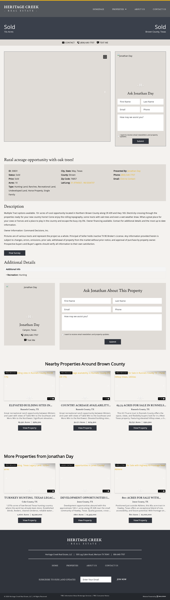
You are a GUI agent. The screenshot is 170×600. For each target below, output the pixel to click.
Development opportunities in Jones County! (85, 497)
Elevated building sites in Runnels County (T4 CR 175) (29, 405)
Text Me (31, 340)
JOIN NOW (121, 579)
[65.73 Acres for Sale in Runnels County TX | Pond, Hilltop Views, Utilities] (140, 386)
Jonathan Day (134, 171)
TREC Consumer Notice (101, 596)
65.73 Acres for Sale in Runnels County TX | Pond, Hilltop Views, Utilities (140, 405)
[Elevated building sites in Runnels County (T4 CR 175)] (29, 386)
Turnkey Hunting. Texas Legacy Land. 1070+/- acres (29, 497)
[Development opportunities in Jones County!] (85, 478)
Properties (118, 9)
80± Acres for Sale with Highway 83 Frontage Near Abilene (140, 497)
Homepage (98, 9)
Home (55, 565)
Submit (140, 141)
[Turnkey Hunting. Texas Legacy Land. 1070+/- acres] (29, 478)
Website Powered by (149, 596)
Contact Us (159, 9)
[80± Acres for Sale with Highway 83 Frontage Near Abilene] (140, 478)
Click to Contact (127, 178)
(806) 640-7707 (128, 174)
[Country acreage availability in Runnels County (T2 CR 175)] (85, 386)
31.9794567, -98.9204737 (83, 182)
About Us (139, 9)
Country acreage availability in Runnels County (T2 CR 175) (85, 405)
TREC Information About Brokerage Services (76, 596)
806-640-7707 (119, 554)
